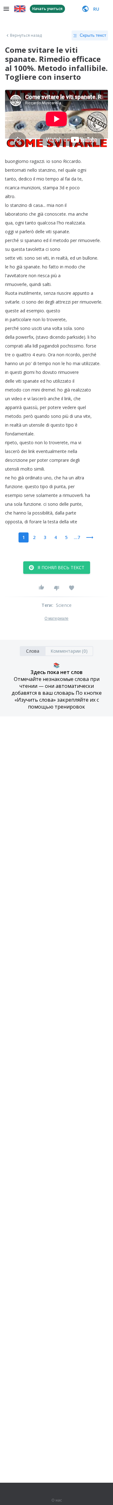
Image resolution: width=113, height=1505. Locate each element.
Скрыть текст (93, 35)
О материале (56, 618)
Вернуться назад (26, 35)
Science (64, 605)
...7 (77, 537)
